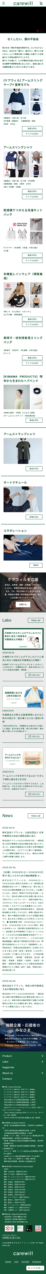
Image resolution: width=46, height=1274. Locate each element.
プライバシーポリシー (9, 1235)
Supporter (8, 1067)
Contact (7, 1078)
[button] (3, 3)
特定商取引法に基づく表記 (11, 1238)
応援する (23, 604)
